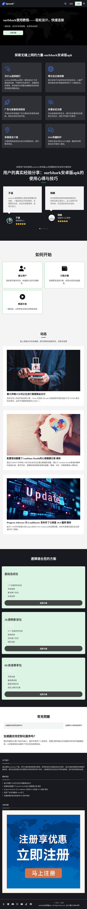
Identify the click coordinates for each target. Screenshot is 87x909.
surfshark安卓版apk (44, 905)
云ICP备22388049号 (72, 905)
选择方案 (43, 603)
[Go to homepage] (8, 3)
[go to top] (80, 900)
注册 (78, 4)
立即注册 (13, 33)
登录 (71, 4)
